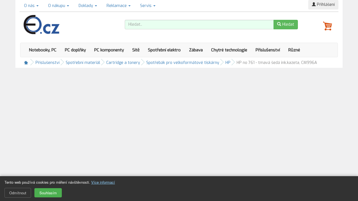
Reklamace (117, 5)
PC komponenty (109, 50)
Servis (146, 5)
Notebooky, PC (42, 50)
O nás (30, 5)
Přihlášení (325, 4)
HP (227, 62)
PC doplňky (75, 50)
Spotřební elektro (164, 50)
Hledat (287, 24)
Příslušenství (268, 50)
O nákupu (57, 5)
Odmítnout (17, 192)
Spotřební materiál (83, 62)
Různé (294, 50)
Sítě (136, 50)
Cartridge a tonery (123, 62)
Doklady (86, 5)
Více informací (103, 182)
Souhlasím (48, 192)
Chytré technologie (229, 50)
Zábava (196, 50)
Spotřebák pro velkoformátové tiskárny (182, 62)
